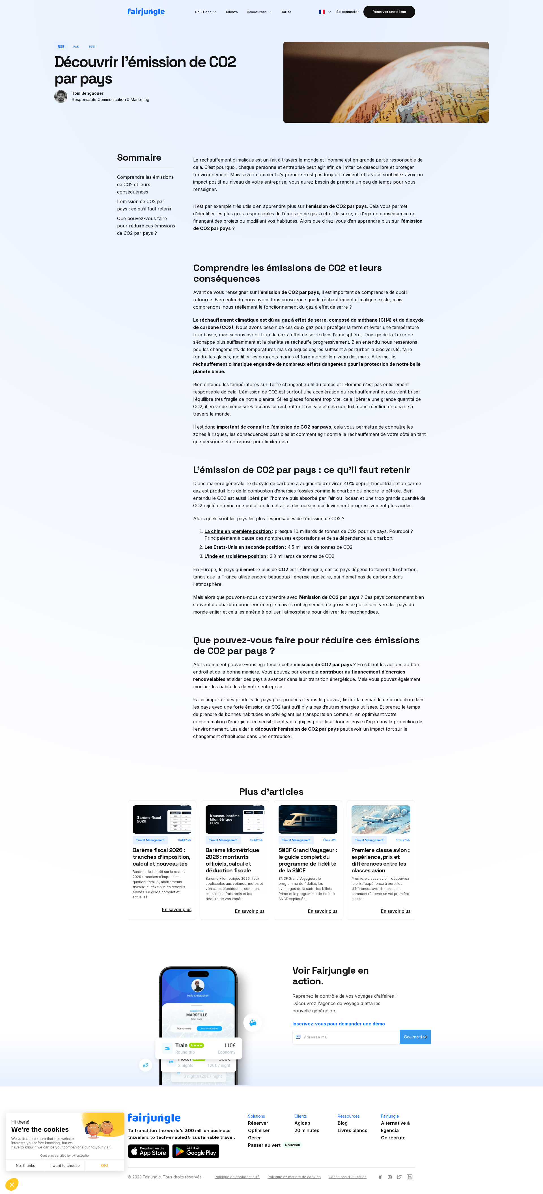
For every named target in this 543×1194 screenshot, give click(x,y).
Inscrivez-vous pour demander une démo (338, 1024)
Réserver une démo (389, 12)
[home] (146, 12)
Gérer (254, 1138)
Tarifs (286, 12)
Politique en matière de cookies (294, 1177)
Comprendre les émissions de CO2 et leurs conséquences (145, 184)
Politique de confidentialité (237, 1177)
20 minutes (306, 1130)
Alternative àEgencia (395, 1126)
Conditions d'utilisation (348, 1177)
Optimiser (259, 1130)
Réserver (258, 1123)
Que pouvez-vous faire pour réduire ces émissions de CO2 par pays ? (146, 226)
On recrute (393, 1138)
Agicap (302, 1123)
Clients (232, 12)
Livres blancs (352, 1130)
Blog (343, 1123)
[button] (206, 12)
